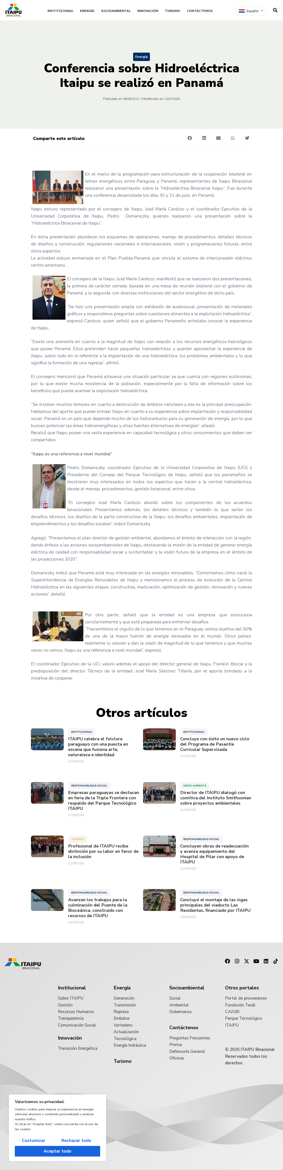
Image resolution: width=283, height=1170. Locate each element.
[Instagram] (237, 961)
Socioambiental (116, 11)
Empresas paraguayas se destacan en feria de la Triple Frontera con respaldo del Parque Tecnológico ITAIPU (103, 800)
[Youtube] (256, 961)
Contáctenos (200, 11)
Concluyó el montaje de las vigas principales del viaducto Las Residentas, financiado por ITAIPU (215, 905)
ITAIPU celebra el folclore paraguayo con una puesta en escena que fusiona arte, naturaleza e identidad (98, 747)
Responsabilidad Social (89, 785)
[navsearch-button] (275, 10)
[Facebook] (227, 961)
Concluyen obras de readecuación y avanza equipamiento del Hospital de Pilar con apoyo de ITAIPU (214, 854)
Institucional (60, 11)
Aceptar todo (57, 1151)
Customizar (33, 1140)
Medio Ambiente (194, 785)
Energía (87, 11)
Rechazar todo (76, 1140)
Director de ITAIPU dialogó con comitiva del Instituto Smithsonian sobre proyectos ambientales (215, 798)
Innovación (147, 11)
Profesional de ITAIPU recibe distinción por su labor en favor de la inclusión (103, 851)
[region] (57, 1127)
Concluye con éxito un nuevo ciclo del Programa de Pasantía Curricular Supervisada (214, 744)
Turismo (172, 11)
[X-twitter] (247, 961)
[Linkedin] (266, 961)
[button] (190, 138)
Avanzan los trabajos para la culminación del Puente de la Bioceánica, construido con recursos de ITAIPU (97, 907)
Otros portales (242, 988)
